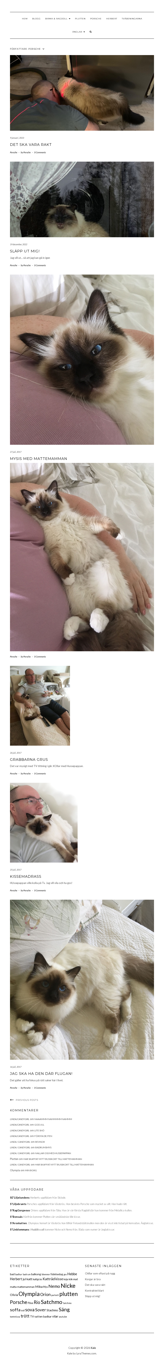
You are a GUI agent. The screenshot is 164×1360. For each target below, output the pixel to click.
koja (66, 1279)
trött (25, 1316)
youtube (63, 1316)
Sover (40, 1309)
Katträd (49, 1279)
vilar (55, 1316)
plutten (68, 1293)
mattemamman (26, 1286)
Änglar (77, 32)
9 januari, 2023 (17, 137)
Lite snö (39, 1130)
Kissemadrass (25, 876)
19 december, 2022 (18, 244)
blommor (46, 1274)
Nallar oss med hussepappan (53, 1153)
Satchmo (51, 1301)
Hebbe (72, 1274)
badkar (18, 1274)
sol (23, 1310)
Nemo (54, 1286)
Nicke (68, 1285)
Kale (93, 1347)
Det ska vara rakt (31, 144)
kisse (59, 1279)
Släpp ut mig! (25, 251)
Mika (39, 1286)
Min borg (31, 1170)
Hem (25, 18)
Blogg (36, 18)
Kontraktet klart (94, 1290)
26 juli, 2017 (15, 752)
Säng (64, 1309)
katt (29, 1279)
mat (75, 1279)
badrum (27, 1274)
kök (71, 1279)
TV (32, 1316)
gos (65, 1274)
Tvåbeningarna (132, 18)
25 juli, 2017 (15, 869)
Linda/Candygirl (19, 1119)
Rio (37, 1302)
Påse (30, 1303)
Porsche (96, 18)
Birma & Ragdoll (56, 18)
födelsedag (57, 1274)
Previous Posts (27, 1100)
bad (12, 1274)
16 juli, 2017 (15, 1066)
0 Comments (40, 152)
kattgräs (37, 1279)
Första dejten (43, 1136)
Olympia (29, 1293)
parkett (55, 1295)
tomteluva (15, 1316)
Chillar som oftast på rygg (100, 1273)
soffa (15, 1309)
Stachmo (52, 1310)
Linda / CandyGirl (20, 1141)
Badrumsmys (43, 1147)
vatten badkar (43, 1316)
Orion (45, 1294)
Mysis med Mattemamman (38, 459)
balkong (36, 1274)
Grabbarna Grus (29, 759)
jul (24, 1279)
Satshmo (67, 1303)
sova (30, 1309)
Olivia (14, 1295)
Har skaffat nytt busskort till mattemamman (52, 1158)
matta (13, 1286)
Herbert (111, 18)
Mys (45, 1286)
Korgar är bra (93, 1279)
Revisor (40, 1141)
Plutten (80, 18)
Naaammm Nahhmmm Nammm (53, 1119)
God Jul (39, 1124)
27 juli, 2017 (15, 452)
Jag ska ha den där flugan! (41, 1073)
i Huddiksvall (27, 1229)
